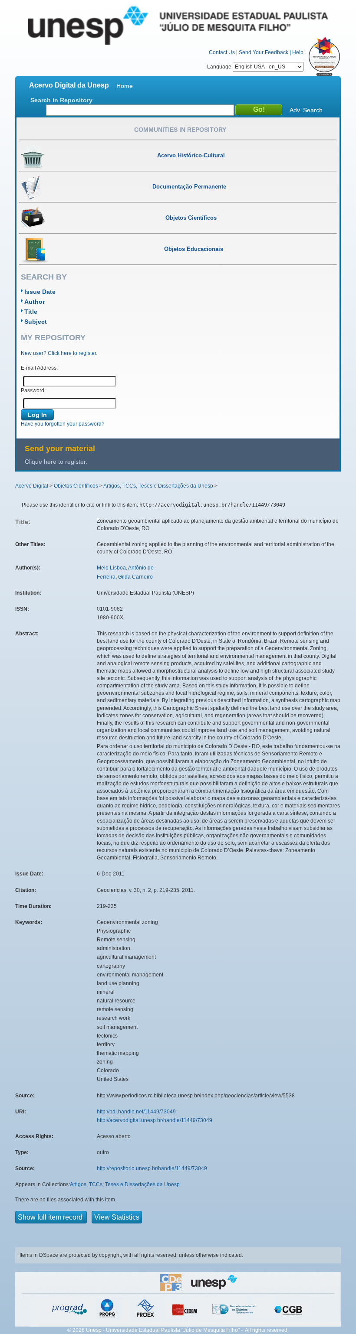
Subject (35, 321)
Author (34, 301)
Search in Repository (61, 100)
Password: (33, 390)
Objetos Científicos (76, 486)
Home (124, 85)
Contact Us (222, 52)
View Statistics (116, 1217)
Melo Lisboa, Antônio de (125, 568)
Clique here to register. (56, 461)
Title (30, 311)
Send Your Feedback (263, 52)
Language (220, 67)
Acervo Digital (31, 486)
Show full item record (51, 1217)
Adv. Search (306, 110)
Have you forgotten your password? (63, 424)
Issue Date (40, 291)
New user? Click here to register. (59, 353)
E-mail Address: (39, 368)
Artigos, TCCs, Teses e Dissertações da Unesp (158, 486)
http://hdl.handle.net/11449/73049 (136, 1112)
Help (297, 52)
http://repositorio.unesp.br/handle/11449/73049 (152, 1168)
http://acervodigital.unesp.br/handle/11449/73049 (154, 1120)
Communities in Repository (180, 129)
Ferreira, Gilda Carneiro (125, 577)
